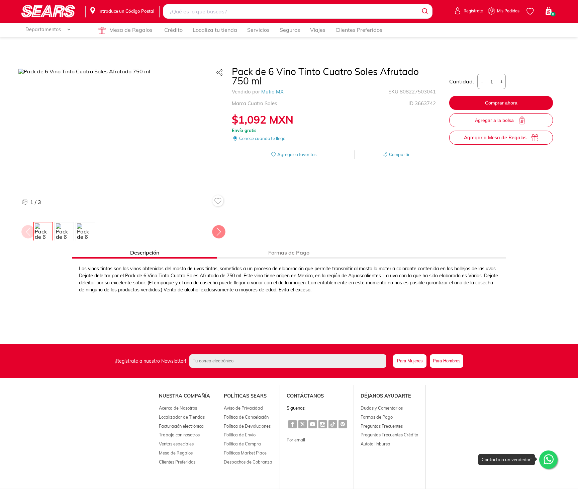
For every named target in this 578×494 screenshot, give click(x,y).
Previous (27, 230)
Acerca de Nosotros (178, 408)
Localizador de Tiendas (182, 417)
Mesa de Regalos (131, 29)
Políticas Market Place (245, 452)
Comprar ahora (501, 102)
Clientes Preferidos (358, 29)
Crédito (173, 29)
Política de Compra (242, 443)
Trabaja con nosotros (179, 434)
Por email (296, 439)
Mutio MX (272, 91)
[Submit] (424, 11)
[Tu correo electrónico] (289, 361)
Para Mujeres (410, 360)
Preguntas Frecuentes (382, 426)
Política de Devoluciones (247, 426)
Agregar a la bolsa (494, 120)
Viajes (317, 29)
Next (218, 230)
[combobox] (298, 11)
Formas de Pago (377, 417)
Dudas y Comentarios (382, 408)
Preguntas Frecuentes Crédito (389, 434)
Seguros (290, 29)
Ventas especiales (176, 443)
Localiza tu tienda (215, 29)
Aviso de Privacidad (243, 408)
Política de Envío (240, 434)
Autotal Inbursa (375, 443)
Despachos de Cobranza (248, 462)
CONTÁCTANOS (305, 396)
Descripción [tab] (144, 252)
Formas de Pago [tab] (288, 252)
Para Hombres (447, 360)
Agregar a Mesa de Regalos (495, 138)
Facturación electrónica (181, 426)
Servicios (258, 29)
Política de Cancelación (246, 417)
